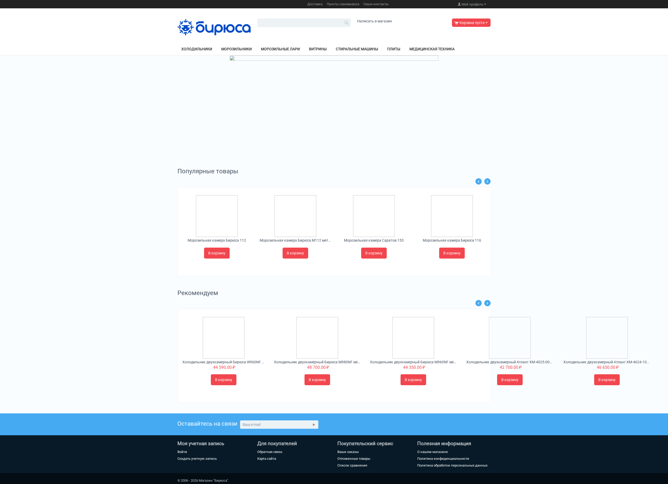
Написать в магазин (374, 21)
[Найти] (346, 23)
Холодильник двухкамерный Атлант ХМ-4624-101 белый (607, 362)
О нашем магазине (432, 452)
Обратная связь (269, 452)
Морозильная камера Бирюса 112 (217, 240)
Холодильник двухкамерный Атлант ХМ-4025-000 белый (510, 362)
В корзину (216, 253)
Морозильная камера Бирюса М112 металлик (295, 240)
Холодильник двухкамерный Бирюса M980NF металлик (317, 362)
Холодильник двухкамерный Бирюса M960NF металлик (413, 362)
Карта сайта (266, 459)
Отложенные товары (353, 459)
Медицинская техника (432, 49)
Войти (182, 452)
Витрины (318, 49)
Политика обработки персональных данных (452, 465)
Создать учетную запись (197, 459)
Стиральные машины (357, 49)
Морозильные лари (280, 49)
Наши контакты (376, 4)
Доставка (315, 4)
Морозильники (236, 49)
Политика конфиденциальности (443, 459)
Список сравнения (352, 465)
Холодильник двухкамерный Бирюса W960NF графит (223, 362)
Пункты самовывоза (343, 4)
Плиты (393, 49)
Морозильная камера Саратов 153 (374, 240)
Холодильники (196, 49)
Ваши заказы (348, 452)
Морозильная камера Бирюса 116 (452, 240)
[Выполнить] (314, 424)
